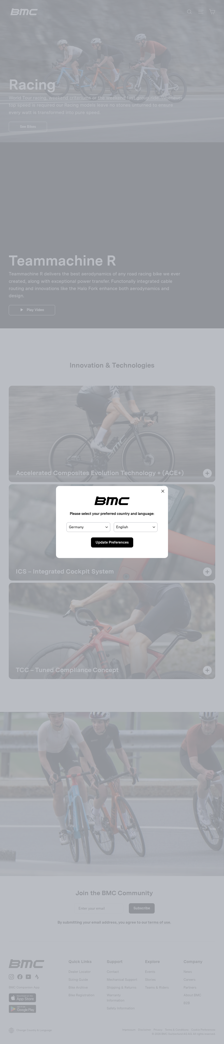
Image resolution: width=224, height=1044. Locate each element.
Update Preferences (112, 542)
